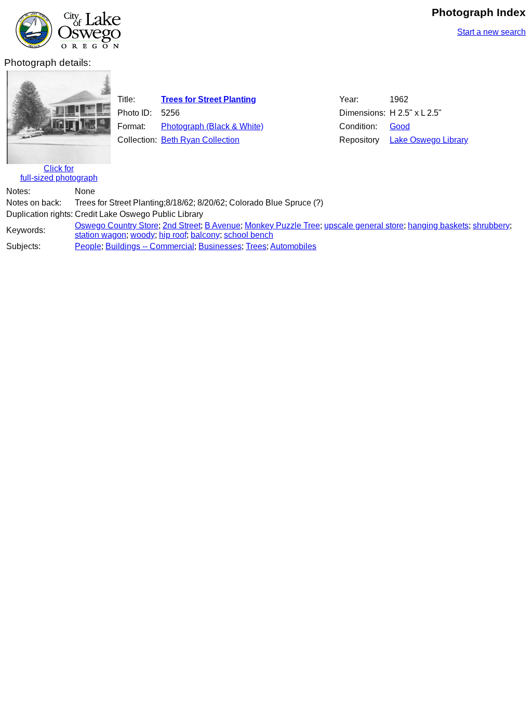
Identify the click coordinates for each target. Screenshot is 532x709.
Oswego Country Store (116, 225)
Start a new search (491, 32)
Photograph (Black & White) (212, 126)
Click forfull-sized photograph (59, 173)
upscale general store (364, 225)
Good (400, 126)
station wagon (100, 234)
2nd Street (182, 225)
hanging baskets (438, 225)
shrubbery (491, 225)
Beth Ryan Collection (200, 139)
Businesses (220, 246)
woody (142, 234)
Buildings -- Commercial (149, 246)
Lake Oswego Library (429, 139)
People (88, 246)
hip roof (173, 234)
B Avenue (223, 225)
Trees (256, 246)
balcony (205, 234)
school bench (248, 234)
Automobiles (293, 246)
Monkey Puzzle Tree (282, 225)
